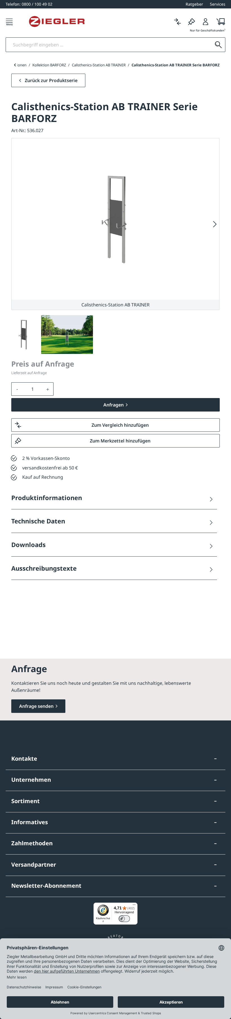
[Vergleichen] (177, 21)
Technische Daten (38, 521)
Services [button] (217, 4)
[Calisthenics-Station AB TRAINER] (115, 219)
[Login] (206, 21)
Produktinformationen (46, 497)
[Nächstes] (215, 224)
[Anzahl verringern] (17, 389)
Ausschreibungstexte (44, 568)
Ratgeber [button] (194, 4)
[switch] (124, 918)
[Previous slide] (14, 65)
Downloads (28, 544)
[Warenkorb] (219, 21)
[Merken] (192, 21)
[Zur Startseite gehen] (57, 21)
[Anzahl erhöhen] (48, 389)
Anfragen (113, 405)
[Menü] (9, 21)
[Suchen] (218, 45)
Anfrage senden (36, 706)
